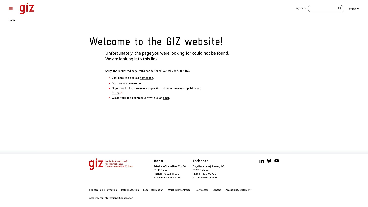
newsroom (134, 83)
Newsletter (201, 189)
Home (12, 20)
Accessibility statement (238, 189)
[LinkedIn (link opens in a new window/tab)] (261, 162)
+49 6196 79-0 (208, 173)
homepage (146, 77)
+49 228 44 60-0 (170, 173)
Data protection (130, 189)
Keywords (300, 8)
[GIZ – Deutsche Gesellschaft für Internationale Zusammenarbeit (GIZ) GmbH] (27, 8)
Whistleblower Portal (179, 189)
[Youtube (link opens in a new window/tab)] (276, 162)
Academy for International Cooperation (111, 198)
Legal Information (153, 189)
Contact (216, 189)
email (166, 97)
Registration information (103, 189)
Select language (354, 8)
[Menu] (11, 9)
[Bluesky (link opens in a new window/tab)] (269, 162)
